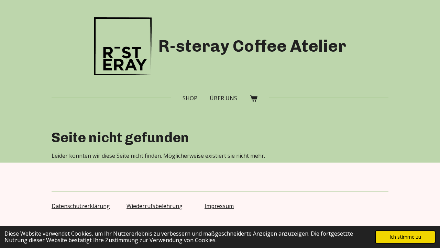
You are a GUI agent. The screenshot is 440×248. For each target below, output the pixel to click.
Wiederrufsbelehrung (154, 206)
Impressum (219, 206)
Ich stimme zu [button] (405, 237)
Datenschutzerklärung (81, 206)
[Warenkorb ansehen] (253, 98)
